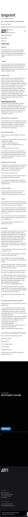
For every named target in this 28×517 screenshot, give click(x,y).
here (2, 296)
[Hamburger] (25, 31)
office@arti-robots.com (6, 349)
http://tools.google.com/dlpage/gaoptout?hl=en (12, 283)
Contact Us (5, 428)
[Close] (25, 513)
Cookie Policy (11, 514)
